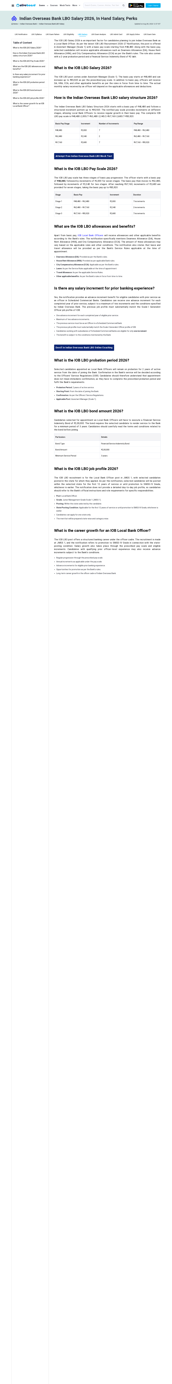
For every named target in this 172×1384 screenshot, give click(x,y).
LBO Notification (21, 34)
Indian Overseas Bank (28, 24)
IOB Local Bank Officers (90, 235)
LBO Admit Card (116, 34)
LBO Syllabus (36, 34)
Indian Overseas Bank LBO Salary (51, 24)
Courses (54, 5)
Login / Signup (153, 5)
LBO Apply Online (133, 34)
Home (15, 24)
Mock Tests (65, 5)
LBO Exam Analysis (98, 34)
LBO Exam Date (149, 34)
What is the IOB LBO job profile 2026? (28, 98)
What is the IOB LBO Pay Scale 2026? (28, 61)
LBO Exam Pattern (52, 34)
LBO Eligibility (68, 34)
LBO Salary (82, 34)
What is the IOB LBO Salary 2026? (27, 48)
